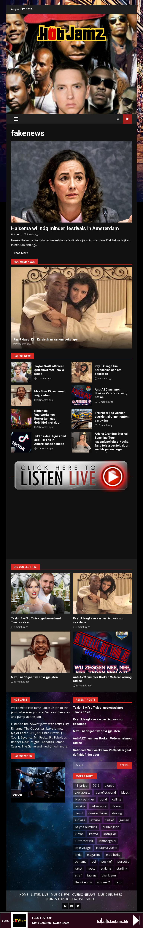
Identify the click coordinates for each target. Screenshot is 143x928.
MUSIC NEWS (60, 895)
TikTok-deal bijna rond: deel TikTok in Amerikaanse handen (21, 442)
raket (78, 868)
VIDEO (90, 899)
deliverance (99, 806)
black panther (84, 799)
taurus (91, 875)
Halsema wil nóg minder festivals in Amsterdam (71, 182)
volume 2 (103, 882)
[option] (71, 308)
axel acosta (82, 792)
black (124, 792)
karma (93, 834)
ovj (94, 861)
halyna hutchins (86, 827)
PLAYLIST (77, 899)
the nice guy (83, 882)
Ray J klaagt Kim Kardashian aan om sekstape (82, 372)
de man (117, 806)
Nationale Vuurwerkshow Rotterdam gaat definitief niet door (21, 419)
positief (106, 861)
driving (117, 813)
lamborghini (107, 841)
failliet (109, 820)
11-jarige (81, 786)
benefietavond (106, 792)
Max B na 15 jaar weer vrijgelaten (21, 395)
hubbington (110, 827)
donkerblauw (97, 813)
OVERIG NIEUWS (83, 895)
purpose (123, 861)
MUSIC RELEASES (110, 895)
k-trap (79, 834)
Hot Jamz (16, 234)
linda (78, 855)
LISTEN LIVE (39, 895)
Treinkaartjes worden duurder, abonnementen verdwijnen (82, 419)
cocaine (80, 806)
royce (91, 868)
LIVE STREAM (127, 119)
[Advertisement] (77, 74)
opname (80, 861)
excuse (95, 820)
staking (106, 868)
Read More (21, 253)
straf (78, 875)
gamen (124, 820)
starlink (122, 868)
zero (118, 882)
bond (103, 799)
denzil (79, 813)
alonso (109, 786)
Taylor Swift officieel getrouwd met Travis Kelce (21, 372)
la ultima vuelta (106, 848)
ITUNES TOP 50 (57, 899)
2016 (96, 786)
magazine (94, 855)
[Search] (118, 118)
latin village (83, 848)
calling (116, 799)
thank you (109, 875)
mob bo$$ (113, 855)
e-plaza (80, 820)
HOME (23, 895)
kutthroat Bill (84, 841)
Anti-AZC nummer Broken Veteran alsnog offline (72, 308)
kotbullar (109, 834)
